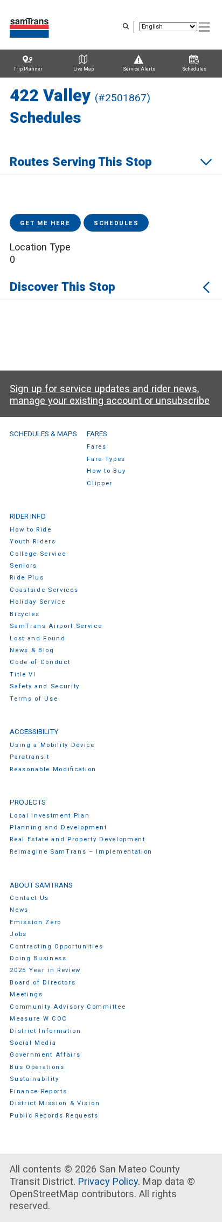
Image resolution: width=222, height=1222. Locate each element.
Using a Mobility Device (52, 745)
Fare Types (106, 459)
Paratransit (30, 756)
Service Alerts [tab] (139, 69)
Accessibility (34, 731)
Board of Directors (42, 982)
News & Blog (32, 650)
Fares (97, 433)
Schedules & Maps (43, 433)
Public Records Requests (54, 1115)
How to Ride (31, 529)
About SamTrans (41, 885)
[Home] (29, 27)
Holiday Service (37, 601)
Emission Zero (35, 922)
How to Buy (106, 470)
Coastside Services (44, 589)
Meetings (26, 994)
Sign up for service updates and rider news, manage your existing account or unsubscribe (110, 395)
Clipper (100, 483)
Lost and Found (38, 638)
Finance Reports (38, 1091)
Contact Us (29, 898)
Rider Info (28, 516)
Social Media (33, 1042)
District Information (45, 1031)
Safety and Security (45, 686)
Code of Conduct (40, 662)
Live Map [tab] (83, 69)
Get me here (45, 223)
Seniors (23, 565)
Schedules (116, 223)
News (19, 909)
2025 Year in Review (45, 970)
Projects (28, 802)
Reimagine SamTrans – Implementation (81, 851)
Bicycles (24, 614)
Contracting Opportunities (56, 946)
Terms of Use (34, 698)
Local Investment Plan (49, 815)
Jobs (18, 934)
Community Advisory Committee (68, 1006)
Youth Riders (33, 541)
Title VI (23, 674)
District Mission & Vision (55, 1103)
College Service (38, 553)
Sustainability (34, 1079)
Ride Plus (27, 577)
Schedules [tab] (194, 69)
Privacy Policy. (109, 1181)
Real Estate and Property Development (77, 839)
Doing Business (38, 958)
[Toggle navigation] (204, 27)
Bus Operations (37, 1067)
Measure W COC (38, 1018)
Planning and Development (58, 827)
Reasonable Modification (53, 769)
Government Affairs (45, 1054)
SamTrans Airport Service (56, 626)
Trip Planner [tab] (28, 69)
